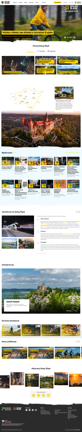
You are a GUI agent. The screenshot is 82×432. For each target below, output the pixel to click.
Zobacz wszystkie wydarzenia (71, 152)
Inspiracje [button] (20, 2)
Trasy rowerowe (57, 2)
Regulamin (69, 413)
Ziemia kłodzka (43, 410)
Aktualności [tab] (53, 51)
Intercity (64, 222)
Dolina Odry (57, 411)
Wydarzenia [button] (31, 2)
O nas (69, 418)
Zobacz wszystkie (5, 344)
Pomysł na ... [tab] (31, 51)
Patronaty (69, 412)
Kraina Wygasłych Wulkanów (45, 412)
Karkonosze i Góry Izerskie (45, 411)
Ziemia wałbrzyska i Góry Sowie (46, 413)
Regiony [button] (25, 2)
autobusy (44, 227)
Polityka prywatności (71, 415)
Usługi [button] (36, 2)
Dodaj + (14, 152)
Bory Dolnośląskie (58, 410)
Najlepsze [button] (15, 2)
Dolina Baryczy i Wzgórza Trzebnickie (61, 412)
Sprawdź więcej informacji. (42, 253)
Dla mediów (70, 411)
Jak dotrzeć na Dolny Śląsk (72, 410)
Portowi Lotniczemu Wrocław (67, 233)
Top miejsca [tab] (42, 51)
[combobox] (65, 2)
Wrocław (56, 413)
